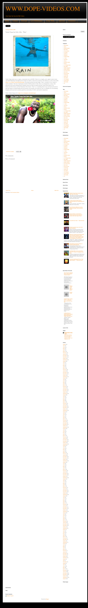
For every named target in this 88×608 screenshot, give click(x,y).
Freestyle (24, 21)
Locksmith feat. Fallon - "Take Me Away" (77, 220)
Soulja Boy (66, 74)
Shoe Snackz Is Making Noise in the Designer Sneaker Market (68, 273)
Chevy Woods (66, 51)
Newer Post (8, 190)
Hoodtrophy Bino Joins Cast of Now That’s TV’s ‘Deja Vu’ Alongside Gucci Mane (77, 252)
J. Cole (65, 58)
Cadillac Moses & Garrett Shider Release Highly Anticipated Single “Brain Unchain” (68, 315)
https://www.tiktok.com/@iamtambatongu (15, 82)
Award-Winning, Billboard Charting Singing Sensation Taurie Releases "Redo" (76, 208)
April (64, 366)
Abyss (65, 46)
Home (7, 21)
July (63, 345)
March (64, 351)
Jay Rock (65, 59)
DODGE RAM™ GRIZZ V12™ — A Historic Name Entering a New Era (68, 300)
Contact (15, 21)
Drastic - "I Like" (71, 293)
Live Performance (37, 21)
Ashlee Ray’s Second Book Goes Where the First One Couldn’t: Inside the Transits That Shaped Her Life (68, 337)
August (64, 344)
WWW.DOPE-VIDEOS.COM (43, 8)
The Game (66, 77)
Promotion (71, 21)
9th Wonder (66, 45)
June (64, 347)
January (64, 354)
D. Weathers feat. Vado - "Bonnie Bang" (71, 287)
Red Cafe (66, 72)
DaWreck (65, 53)
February (64, 352)
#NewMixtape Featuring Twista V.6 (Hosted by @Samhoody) (76, 244)
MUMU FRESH (67, 69)
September (65, 359)
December (65, 355)
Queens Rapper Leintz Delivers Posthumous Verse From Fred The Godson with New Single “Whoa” (76, 214)
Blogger (47, 599)
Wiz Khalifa (66, 81)
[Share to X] (19, 151)
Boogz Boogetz (67, 48)
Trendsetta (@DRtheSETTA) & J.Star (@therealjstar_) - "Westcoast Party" (76, 260)
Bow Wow (66, 49)
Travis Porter (66, 80)
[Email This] (16, 151)
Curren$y (65, 52)
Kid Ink (65, 63)
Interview (62, 21)
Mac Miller (66, 66)
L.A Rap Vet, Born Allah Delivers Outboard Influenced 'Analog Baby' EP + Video (77, 201)
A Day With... (50, 21)
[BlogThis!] (18, 151)
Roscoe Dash (66, 73)
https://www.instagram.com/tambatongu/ (27, 93)
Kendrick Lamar (67, 62)
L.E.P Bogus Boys (67, 65)
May (63, 348)
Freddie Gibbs (66, 56)
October (64, 358)
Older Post (56, 190)
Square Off (66, 76)
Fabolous (65, 55)
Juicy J (65, 60)
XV (64, 83)
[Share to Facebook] (20, 151)
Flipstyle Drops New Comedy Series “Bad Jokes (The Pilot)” (76, 194)
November (65, 357)
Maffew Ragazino (67, 67)
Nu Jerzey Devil (67, 70)
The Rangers (66, 79)
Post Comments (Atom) (15, 192)
